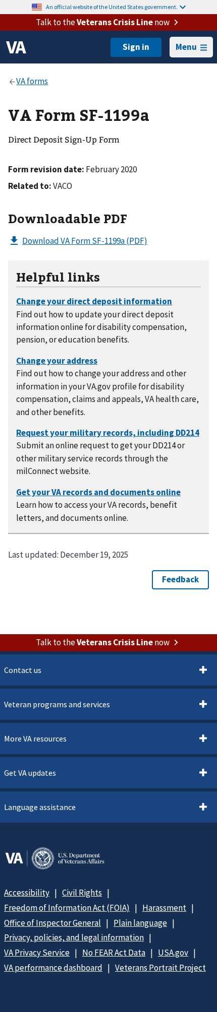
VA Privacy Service (37, 952)
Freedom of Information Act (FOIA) (67, 907)
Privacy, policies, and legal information (74, 937)
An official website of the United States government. (112, 7)
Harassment (164, 907)
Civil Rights (82, 892)
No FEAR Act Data (113, 952)
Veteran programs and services (57, 704)
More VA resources (35, 738)
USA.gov (173, 952)
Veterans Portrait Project (160, 967)
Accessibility (26, 892)
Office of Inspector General (52, 922)
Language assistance (40, 807)
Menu (186, 46)
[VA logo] (16, 47)
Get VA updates (30, 773)
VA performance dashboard (53, 967)
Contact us (22, 670)
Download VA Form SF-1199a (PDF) (84, 240)
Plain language (140, 922)
